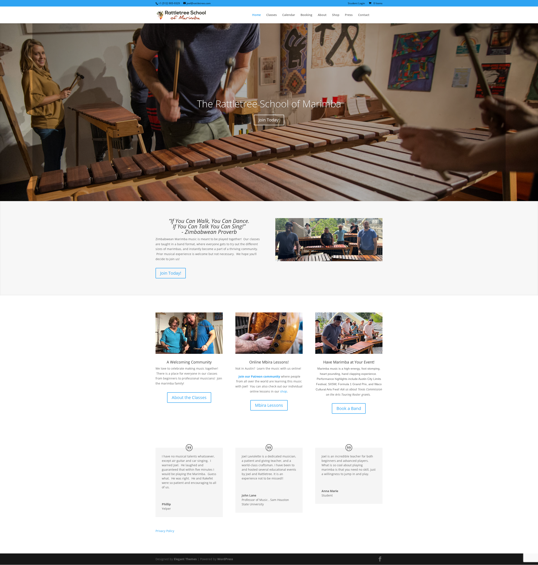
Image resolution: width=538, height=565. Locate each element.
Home (256, 15)
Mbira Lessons (269, 405)
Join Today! (269, 120)
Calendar (288, 15)
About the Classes (189, 397)
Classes (271, 15)
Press (349, 15)
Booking (306, 15)
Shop (335, 15)
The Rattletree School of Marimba (269, 103)
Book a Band (348, 408)
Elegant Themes (185, 559)
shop (283, 391)
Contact (363, 15)
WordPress (225, 559)
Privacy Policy (165, 531)
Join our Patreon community (259, 376)
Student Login (356, 3)
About (322, 15)
